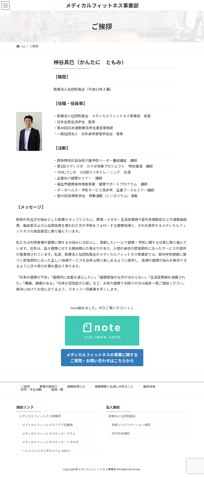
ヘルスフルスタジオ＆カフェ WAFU (46, 451)
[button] (102, 357)
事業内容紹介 (48, 386)
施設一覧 (57, 389)
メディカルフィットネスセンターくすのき (50, 442)
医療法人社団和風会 (122, 416)
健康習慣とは (76, 386)
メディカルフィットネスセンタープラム (48, 433)
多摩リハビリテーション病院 (131, 425)
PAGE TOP (194, 457)
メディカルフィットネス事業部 (40, 416)
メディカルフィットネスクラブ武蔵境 (47, 425)
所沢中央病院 (121, 433)
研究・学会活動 (31, 389)
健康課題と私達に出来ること (114, 386)
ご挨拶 (25, 386)
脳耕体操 (149, 386)
